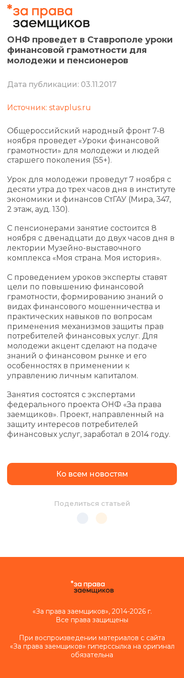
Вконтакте (82, 518)
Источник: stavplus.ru (49, 107)
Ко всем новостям (92, 473)
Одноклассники (101, 518)
